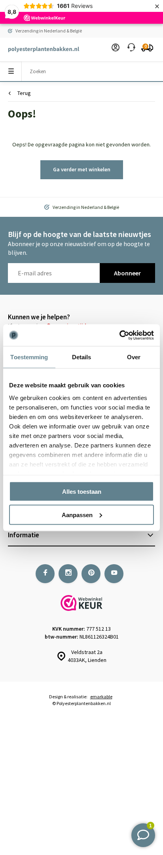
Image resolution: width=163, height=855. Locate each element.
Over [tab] (133, 357)
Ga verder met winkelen (81, 169)
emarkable (101, 697)
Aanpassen (77, 514)
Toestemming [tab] (29, 357)
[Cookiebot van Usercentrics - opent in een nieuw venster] (119, 335)
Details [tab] (81, 357)
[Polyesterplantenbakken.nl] (39, 49)
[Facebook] (45, 573)
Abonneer (127, 273)
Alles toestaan (81, 491)
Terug (24, 93)
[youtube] (113, 573)
